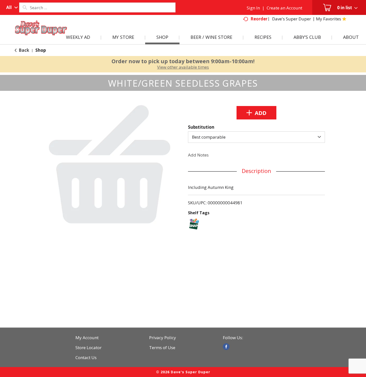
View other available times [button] (183, 67)
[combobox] (10, 7)
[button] (256, 112)
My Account (87, 337)
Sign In (253, 8)
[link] (226, 346)
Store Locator (88, 347)
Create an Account (284, 8)
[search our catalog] (24, 7)
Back (23, 50)
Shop (40, 50)
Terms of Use (162, 347)
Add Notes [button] (198, 155)
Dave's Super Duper (291, 19)
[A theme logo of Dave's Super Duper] (41, 34)
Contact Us (86, 357)
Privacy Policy (162, 337)
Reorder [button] (258, 19)
